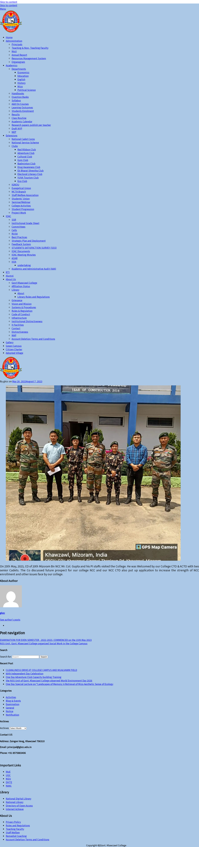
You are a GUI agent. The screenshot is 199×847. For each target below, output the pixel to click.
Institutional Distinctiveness (27, 321)
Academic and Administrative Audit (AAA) (34, 268)
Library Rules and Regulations (33, 296)
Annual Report (19, 55)
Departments (19, 69)
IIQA (14, 261)
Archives (4, 728)
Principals (17, 44)
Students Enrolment (23, 111)
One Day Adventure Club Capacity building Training (33, 677)
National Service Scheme (25, 142)
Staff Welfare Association (25, 195)
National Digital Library (18, 798)
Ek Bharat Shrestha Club (30, 170)
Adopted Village (14, 353)
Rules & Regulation (22, 310)
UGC (8, 775)
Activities (11, 697)
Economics (23, 72)
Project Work (19, 212)
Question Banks (20, 97)
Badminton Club (26, 163)
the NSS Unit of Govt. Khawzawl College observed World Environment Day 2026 (49, 680)
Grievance (17, 300)
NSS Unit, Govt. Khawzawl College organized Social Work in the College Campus (43, 643)
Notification (12, 714)
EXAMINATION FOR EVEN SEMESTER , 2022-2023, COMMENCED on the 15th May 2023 (46, 640)
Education (23, 76)
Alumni (10, 275)
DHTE (9, 782)
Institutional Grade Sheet (25, 223)
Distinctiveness (20, 332)
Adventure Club (25, 153)
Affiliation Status (21, 286)
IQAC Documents (21, 251)
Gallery (9, 342)
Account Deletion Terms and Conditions (33, 339)
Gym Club (22, 160)
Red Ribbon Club (26, 149)
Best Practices (19, 237)
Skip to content (8, 2)
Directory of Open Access (19, 805)
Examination (12, 704)
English (21, 79)
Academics (11, 65)
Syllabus (16, 100)
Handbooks (18, 93)
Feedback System (21, 244)
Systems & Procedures (24, 307)
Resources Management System (29, 58)
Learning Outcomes (22, 107)
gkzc (2, 613)
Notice (9, 711)
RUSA (15, 233)
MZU (8, 778)
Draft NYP (17, 128)
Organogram (18, 62)
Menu (3, 9)
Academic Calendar (22, 121)
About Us (11, 279)
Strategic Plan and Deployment (29, 240)
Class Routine (19, 118)
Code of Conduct (21, 314)
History (21, 83)
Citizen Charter (14, 349)
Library (15, 289)
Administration (14, 41)
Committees (18, 226)
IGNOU (15, 184)
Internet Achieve (15, 809)
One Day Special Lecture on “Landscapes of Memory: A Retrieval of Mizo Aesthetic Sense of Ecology (59, 684)
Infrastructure (19, 317)
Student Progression (23, 209)
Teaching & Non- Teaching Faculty (30, 48)
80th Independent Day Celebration (24, 673)
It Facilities (18, 324)
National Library (14, 802)
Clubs (15, 146)
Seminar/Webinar (21, 202)
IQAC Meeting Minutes (24, 254)
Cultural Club (24, 156)
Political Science (26, 90)
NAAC (9, 785)
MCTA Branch (19, 191)
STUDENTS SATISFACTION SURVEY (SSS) (34, 247)
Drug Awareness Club (28, 167)
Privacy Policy (13, 822)
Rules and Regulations (18, 825)
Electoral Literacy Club (29, 174)
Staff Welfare (13, 832)
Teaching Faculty (15, 829)
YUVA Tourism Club (28, 177)
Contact (16, 328)
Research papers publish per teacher (31, 125)
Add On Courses (20, 104)
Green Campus (14, 346)
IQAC (8, 216)
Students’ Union (21, 198)
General (10, 707)
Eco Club (22, 181)
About (20, 293)
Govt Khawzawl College (24, 282)
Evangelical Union (21, 188)
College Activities (21, 205)
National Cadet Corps (23, 139)
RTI (8, 272)
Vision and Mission (21, 303)
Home (9, 37)
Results (16, 114)
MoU (14, 51)
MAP (14, 335)
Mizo (20, 86)
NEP (14, 132)
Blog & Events (13, 700)
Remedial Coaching (16, 836)
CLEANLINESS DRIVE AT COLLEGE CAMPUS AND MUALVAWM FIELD (41, 670)
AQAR (14, 258)
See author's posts (10, 619)
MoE (8, 771)
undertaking (24, 265)
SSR (14, 219)
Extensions (11, 135)
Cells (14, 230)
